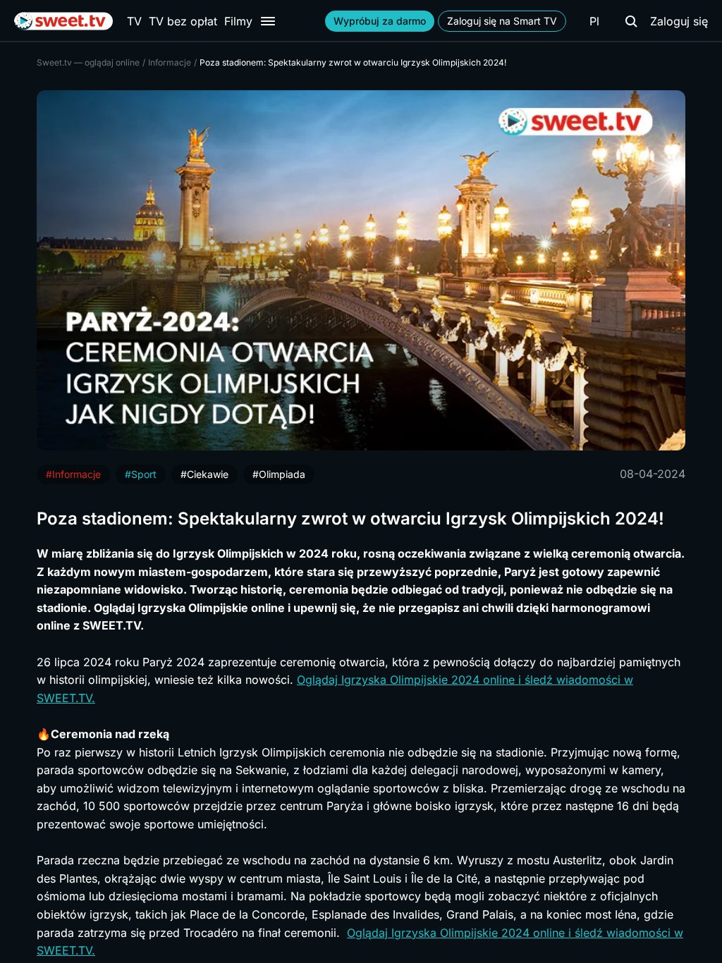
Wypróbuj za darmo (380, 21)
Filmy (238, 21)
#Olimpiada (278, 474)
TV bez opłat (183, 21)
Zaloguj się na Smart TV (502, 21)
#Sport (141, 474)
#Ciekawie (204, 474)
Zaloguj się (679, 21)
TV (134, 21)
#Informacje (73, 474)
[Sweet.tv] (63, 21)
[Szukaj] (631, 21)
